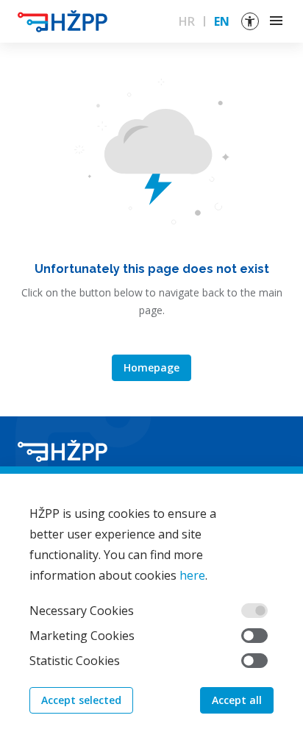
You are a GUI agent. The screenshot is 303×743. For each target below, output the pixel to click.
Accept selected (81, 700)
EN (221, 21)
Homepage (151, 367)
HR (187, 21)
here (192, 575)
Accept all (237, 700)
